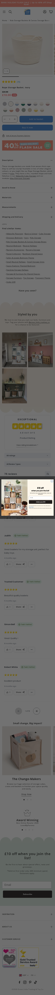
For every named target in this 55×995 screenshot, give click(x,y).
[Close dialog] (52, 481)
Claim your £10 (40, 502)
